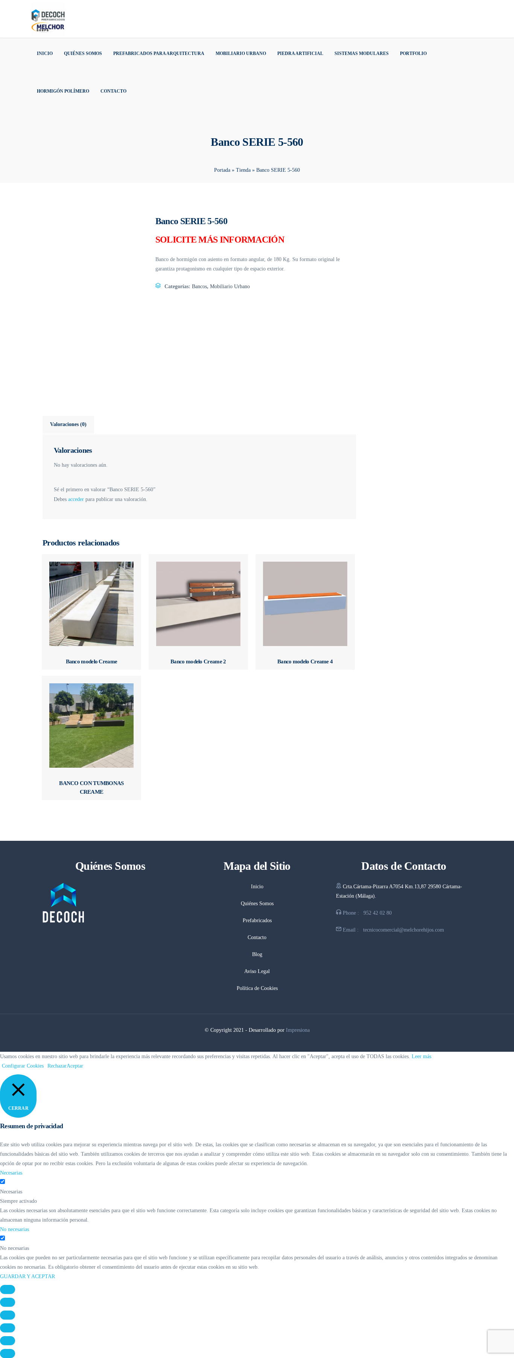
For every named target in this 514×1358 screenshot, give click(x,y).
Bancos (199, 286)
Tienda (243, 170)
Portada (222, 170)
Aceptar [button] (75, 1066)
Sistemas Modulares (362, 53)
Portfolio (413, 53)
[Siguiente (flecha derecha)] (7, 1353)
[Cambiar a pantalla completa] (7, 1302)
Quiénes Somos (83, 53)
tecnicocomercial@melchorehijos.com (403, 930)
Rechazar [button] (57, 1066)
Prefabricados (257, 920)
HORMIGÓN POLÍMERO (63, 91)
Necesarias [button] (11, 1173)
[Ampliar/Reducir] (7, 1289)
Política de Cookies (257, 988)
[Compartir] (7, 1315)
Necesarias (11, 1192)
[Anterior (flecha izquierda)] (7, 1340)
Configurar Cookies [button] (23, 1066)
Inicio (45, 53)
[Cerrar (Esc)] (7, 1327)
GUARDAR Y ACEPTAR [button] (27, 1276)
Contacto (113, 91)
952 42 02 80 (377, 913)
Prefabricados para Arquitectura (158, 53)
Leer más (421, 1056)
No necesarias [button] (14, 1229)
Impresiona (298, 1030)
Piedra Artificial (300, 53)
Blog (257, 954)
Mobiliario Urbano (241, 53)
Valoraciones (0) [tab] (68, 424)
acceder (76, 499)
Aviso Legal (257, 971)
